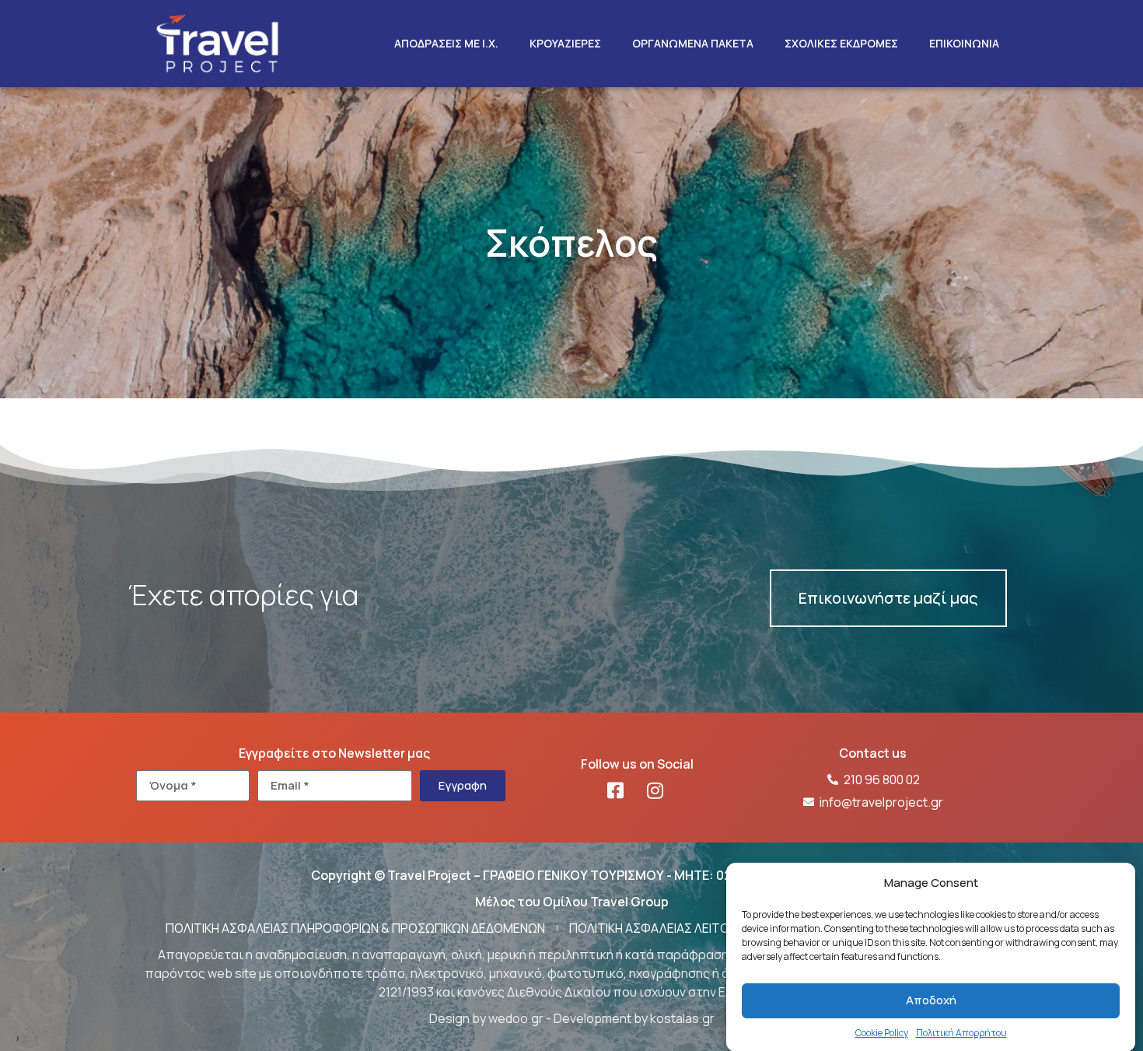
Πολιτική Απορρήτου (961, 1032)
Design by (458, 1018)
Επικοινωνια (964, 43)
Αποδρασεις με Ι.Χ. (446, 43)
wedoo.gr (516, 1018)
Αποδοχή (931, 1000)
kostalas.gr (682, 1018)
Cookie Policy (881, 1032)
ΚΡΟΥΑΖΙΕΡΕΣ (565, 43)
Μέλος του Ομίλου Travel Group (572, 901)
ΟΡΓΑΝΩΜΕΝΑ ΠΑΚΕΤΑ (692, 43)
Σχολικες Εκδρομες (841, 43)
